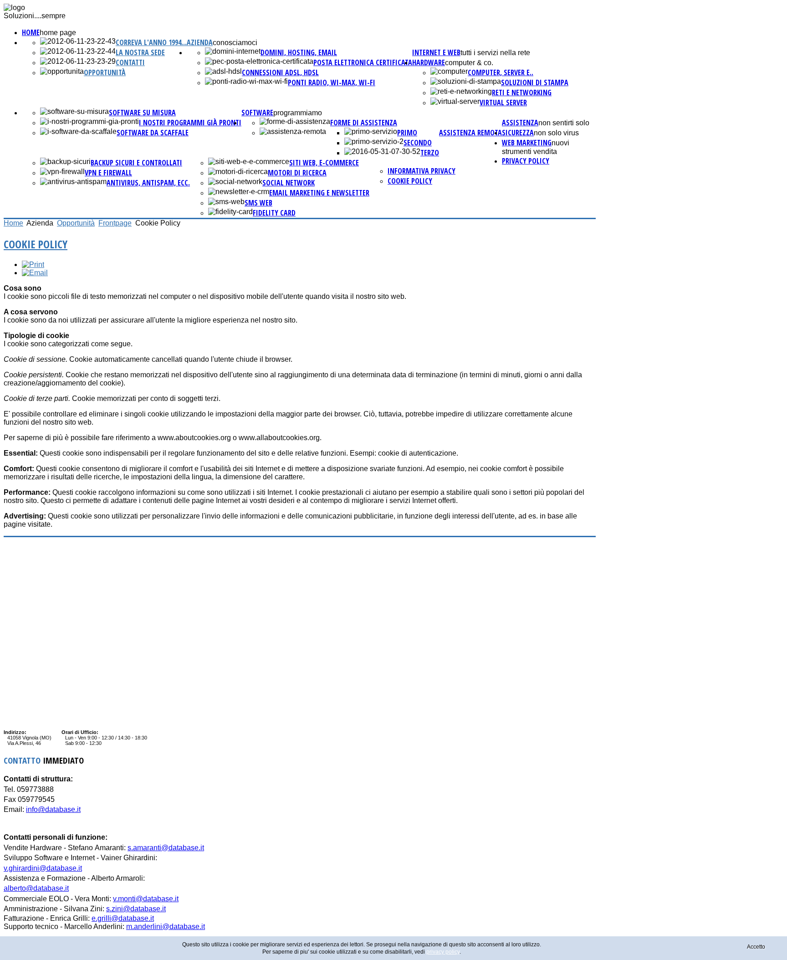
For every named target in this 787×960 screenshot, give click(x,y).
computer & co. (469, 63)
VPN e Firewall (108, 173)
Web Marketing (527, 143)
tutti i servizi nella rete (495, 52)
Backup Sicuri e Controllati (136, 163)
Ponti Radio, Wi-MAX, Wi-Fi (331, 82)
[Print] (33, 264)
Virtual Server (503, 103)
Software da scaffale (153, 133)
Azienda (200, 42)
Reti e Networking (522, 92)
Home (31, 32)
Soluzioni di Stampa (534, 82)
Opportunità (105, 72)
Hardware (428, 62)
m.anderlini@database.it (165, 926)
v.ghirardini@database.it (43, 868)
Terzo (429, 153)
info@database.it (53, 809)
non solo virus (556, 133)
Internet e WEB (436, 52)
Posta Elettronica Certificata (362, 62)
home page (58, 32)
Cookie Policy (410, 181)
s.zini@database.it (136, 909)
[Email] (35, 273)
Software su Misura (142, 113)
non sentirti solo (563, 123)
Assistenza (520, 123)
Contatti (130, 62)
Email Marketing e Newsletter (319, 193)
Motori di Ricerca (297, 173)
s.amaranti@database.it (166, 848)
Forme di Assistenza (363, 123)
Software (257, 113)
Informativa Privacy (421, 171)
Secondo (418, 143)
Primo (407, 133)
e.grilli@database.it (123, 918)
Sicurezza (518, 133)
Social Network (288, 183)
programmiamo (297, 113)
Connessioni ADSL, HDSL (280, 72)
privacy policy (525, 161)
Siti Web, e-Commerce (324, 163)
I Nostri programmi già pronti (190, 123)
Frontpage (115, 223)
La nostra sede (140, 52)
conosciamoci (235, 42)
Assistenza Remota (470, 133)
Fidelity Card (274, 213)
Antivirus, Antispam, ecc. (148, 183)
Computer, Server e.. (500, 72)
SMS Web (258, 203)
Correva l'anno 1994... (151, 42)
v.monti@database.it (146, 899)
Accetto (756, 947)
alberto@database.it (36, 888)
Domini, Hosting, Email (299, 52)
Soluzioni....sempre (35, 16)
